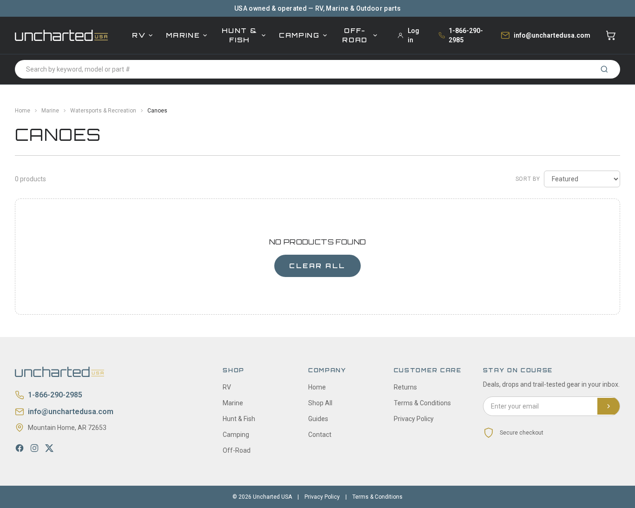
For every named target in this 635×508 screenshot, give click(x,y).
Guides (318, 418)
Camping (299, 35)
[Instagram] (34, 448)
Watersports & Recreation (103, 110)
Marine (183, 35)
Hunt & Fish (239, 35)
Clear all (317, 266)
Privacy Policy (414, 418)
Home (22, 110)
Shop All (320, 403)
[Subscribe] (608, 406)
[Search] (604, 69)
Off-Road (355, 35)
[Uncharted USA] (61, 35)
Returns (405, 387)
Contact (319, 434)
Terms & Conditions (422, 403)
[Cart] (611, 35)
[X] (49, 448)
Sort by (528, 179)
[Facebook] (19, 448)
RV (139, 35)
